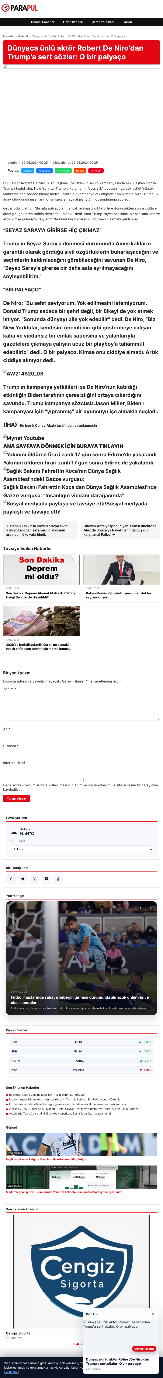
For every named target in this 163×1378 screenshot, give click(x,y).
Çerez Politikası (103, 22)
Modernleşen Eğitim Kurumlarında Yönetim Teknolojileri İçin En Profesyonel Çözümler (65, 1099)
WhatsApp (63, 170)
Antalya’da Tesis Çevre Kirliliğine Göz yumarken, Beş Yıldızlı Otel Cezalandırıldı (60, 1113)
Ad (6, 729)
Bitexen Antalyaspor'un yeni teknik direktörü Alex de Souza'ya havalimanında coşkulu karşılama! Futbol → (120, 530)
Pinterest (96, 170)
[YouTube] (46, 879)
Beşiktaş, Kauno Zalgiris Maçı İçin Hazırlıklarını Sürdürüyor (47, 1094)
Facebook (45, 170)
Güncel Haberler (43, 22)
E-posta (11, 746)
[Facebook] (11, 879)
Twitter (28, 170)
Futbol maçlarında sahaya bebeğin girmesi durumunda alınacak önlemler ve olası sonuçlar (68, 1104)
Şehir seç (17, 841)
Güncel (23, 36)
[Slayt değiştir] (74, 1344)
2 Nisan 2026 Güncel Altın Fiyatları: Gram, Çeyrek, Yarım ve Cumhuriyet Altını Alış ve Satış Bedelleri (74, 1108)
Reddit (80, 170)
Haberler (9, 36)
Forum (127, 22)
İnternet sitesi (14, 763)
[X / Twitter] (23, 879)
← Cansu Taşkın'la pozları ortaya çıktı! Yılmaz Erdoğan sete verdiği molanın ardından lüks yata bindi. (37, 530)
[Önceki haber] (141, 908)
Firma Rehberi (73, 22)
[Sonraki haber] (150, 908)
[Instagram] (34, 879)
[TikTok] (58, 879)
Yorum (9, 689)
